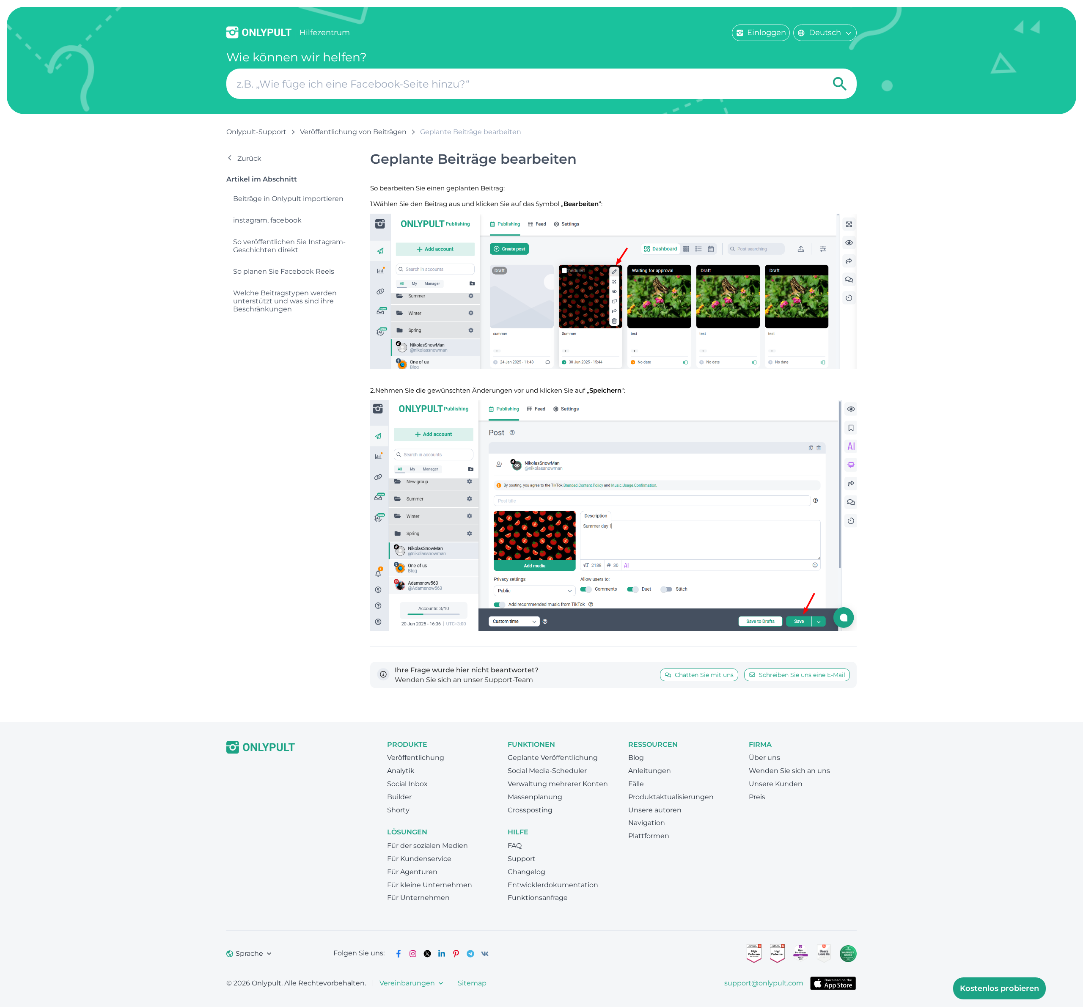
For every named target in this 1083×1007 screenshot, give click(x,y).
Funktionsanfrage (538, 898)
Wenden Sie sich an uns (789, 771)
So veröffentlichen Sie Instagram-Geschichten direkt (289, 246)
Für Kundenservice (419, 859)
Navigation (646, 823)
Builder (399, 797)
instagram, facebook (267, 220)
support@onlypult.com (763, 983)
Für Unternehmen (418, 898)
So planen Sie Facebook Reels (283, 271)
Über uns (764, 758)
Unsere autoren (655, 810)
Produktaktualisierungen (671, 797)
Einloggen (766, 32)
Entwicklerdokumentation (553, 885)
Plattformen (648, 836)
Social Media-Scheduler (547, 771)
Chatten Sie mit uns (704, 675)
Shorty (398, 810)
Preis (757, 797)
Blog (636, 758)
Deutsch (825, 32)
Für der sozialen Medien (427, 846)
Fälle (636, 784)
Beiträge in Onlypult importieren (288, 199)
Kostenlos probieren (999, 988)
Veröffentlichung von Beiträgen (353, 132)
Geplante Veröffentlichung (553, 758)
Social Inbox (407, 784)
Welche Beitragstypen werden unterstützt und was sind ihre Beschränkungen (285, 301)
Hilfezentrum (325, 32)
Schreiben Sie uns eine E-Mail (802, 675)
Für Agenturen (412, 872)
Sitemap (472, 983)
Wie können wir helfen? (296, 57)
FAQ (515, 846)
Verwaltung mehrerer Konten (558, 784)
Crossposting (530, 810)
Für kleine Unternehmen (429, 885)
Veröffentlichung (415, 758)
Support (522, 859)
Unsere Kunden (776, 784)
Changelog (526, 872)
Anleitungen (649, 771)
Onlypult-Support (256, 132)
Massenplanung (535, 797)
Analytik (401, 771)
